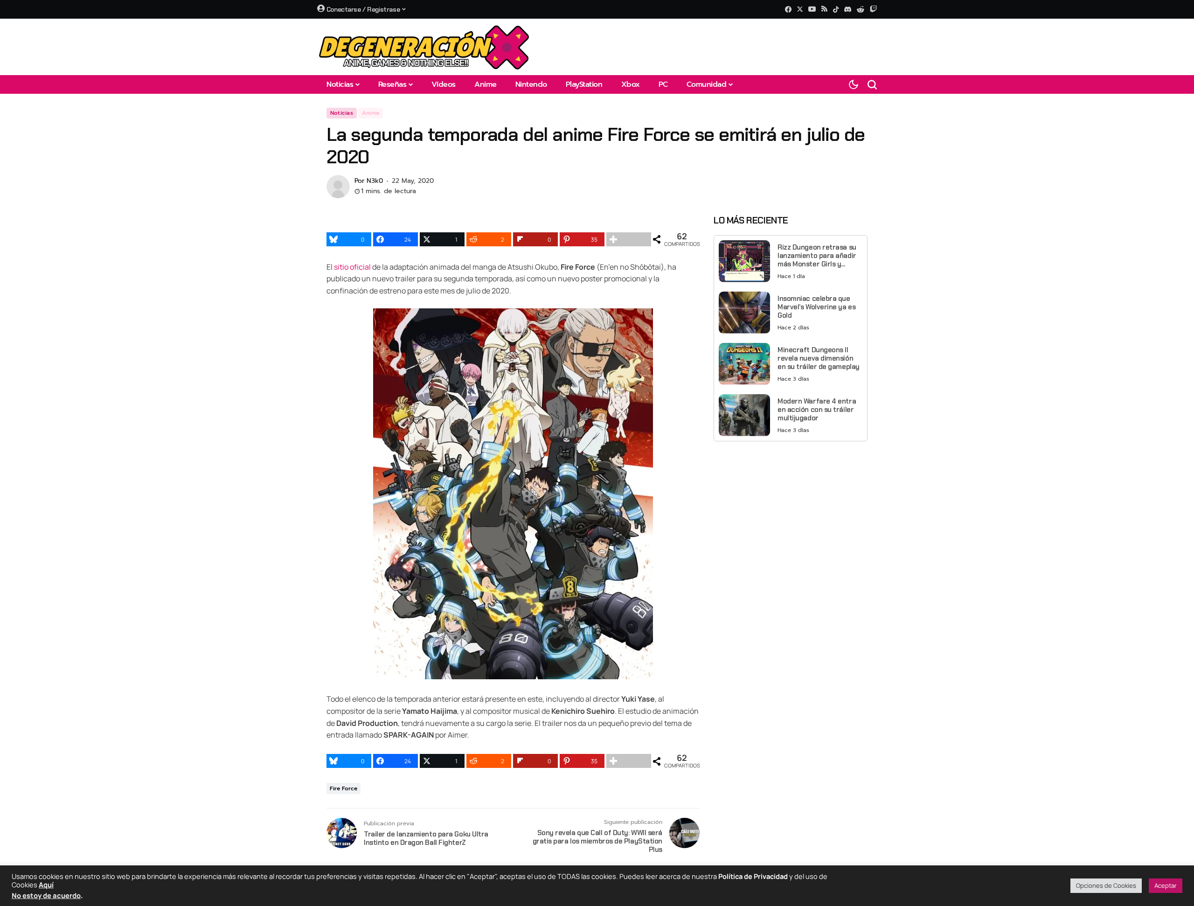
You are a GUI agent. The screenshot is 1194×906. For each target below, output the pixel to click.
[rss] (824, 10)
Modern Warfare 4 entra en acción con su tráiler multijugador (816, 409)
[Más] (628, 239)
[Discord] (847, 9)
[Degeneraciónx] (424, 46)
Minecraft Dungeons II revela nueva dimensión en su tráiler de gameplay (818, 357)
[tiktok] (836, 9)
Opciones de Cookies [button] (1106, 885)
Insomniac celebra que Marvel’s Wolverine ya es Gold (816, 306)
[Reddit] (860, 9)
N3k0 (375, 181)
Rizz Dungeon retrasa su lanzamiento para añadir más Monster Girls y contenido (816, 255)
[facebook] (788, 9)
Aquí (46, 884)
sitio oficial (352, 267)
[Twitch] (873, 9)
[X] (800, 9)
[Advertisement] (791, 513)
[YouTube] (812, 9)
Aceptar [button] (1165, 885)
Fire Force (343, 788)
